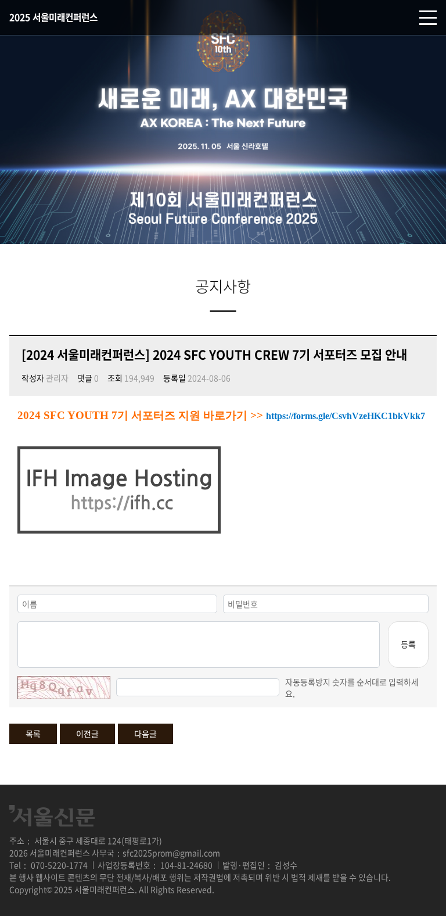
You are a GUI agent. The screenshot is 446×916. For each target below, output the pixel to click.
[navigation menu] (428, 17)
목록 (33, 733)
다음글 (145, 733)
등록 (408, 644)
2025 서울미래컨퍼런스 (53, 17)
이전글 (87, 733)
